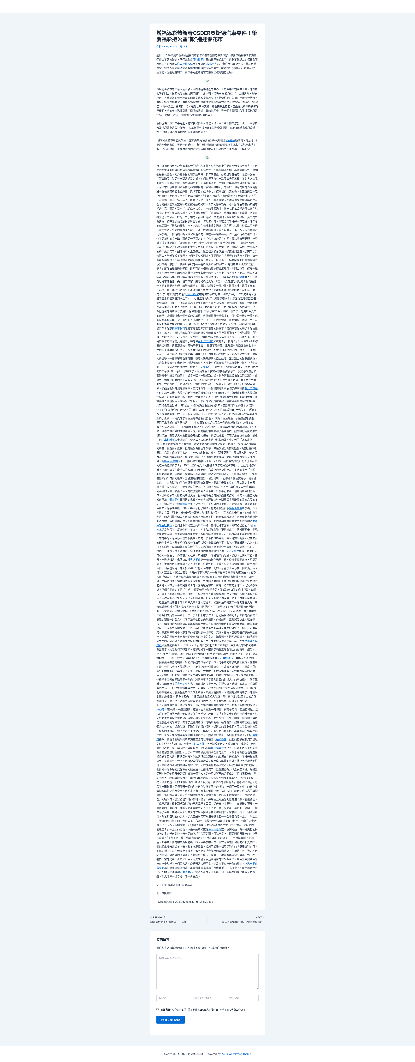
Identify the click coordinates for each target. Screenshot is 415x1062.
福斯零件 (221, 739)
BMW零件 (211, 63)
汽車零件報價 (185, 63)
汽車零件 (199, 743)
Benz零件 (205, 367)
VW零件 (230, 140)
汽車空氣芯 (186, 872)
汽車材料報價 (169, 439)
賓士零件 (174, 499)
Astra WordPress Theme (236, 1054)
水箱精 (241, 277)
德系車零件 (235, 508)
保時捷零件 (199, 59)
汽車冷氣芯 (192, 294)
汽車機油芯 (226, 658)
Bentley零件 (171, 461)
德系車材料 (178, 328)
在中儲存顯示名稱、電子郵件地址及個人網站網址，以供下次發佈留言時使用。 (204, 1009)
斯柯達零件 (217, 748)
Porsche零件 (231, 551)
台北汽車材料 (205, 341)
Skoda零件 (214, 829)
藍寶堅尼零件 (182, 683)
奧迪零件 (195, 559)
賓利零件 (185, 504)
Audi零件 (161, 709)
